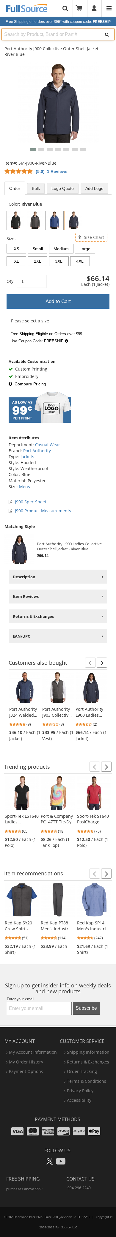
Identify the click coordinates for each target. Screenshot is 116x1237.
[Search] (107, 34)
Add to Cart (58, 301)
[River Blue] (74, 220)
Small (37, 248)
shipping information (88, 1052)
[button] (33, 150)
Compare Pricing (30, 384)
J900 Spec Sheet (30, 502)
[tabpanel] (58, 273)
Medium (61, 248)
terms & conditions (86, 1081)
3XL (58, 261)
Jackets (27, 456)
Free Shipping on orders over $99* (58, 22)
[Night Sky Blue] (54, 220)
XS (16, 248)
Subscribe (86, 1008)
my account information (33, 1052)
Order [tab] (14, 188)
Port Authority (37, 450)
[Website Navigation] (109, 8)
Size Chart (93, 237)
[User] (94, 8)
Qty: (11, 281)
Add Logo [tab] (94, 188)
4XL (80, 261)
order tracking (82, 1071)
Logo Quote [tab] (62, 188)
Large (84, 248)
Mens (24, 486)
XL (16, 261)
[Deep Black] (16, 220)
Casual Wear (47, 444)
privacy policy (80, 1090)
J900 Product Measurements (43, 510)
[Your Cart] (81, 8)
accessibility (79, 1100)
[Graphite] (35, 220)
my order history (26, 1062)
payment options (26, 1071)
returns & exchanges (88, 1062)
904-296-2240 (79, 1188)
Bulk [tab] (36, 188)
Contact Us (80, 1178)
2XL (37, 261)
